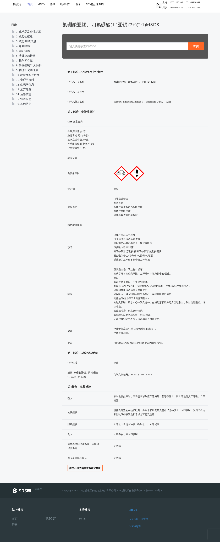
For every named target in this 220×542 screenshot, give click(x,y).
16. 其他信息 (23, 103)
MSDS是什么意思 (138, 519)
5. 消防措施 (22, 50)
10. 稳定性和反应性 (27, 75)
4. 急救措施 (22, 46)
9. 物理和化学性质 (26, 70)
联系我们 (65, 4)
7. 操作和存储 (24, 60)
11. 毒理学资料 (24, 79)
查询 (196, 46)
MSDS (41, 4)
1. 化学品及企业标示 (28, 31)
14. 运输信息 (23, 94)
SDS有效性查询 (95, 4)
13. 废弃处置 (23, 89)
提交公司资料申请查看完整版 (85, 468)
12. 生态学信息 (24, 84)
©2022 (38, 489)
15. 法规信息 (23, 99)
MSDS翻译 (135, 526)
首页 (30, 4)
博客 (52, 4)
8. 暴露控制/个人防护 (28, 65)
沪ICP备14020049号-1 (150, 490)
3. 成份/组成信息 (25, 41)
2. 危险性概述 (24, 36)
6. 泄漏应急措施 (25, 55)
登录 (78, 4)
